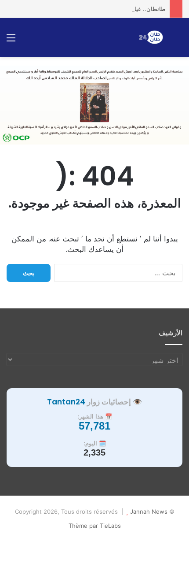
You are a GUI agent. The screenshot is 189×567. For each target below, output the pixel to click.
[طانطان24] (150, 37)
